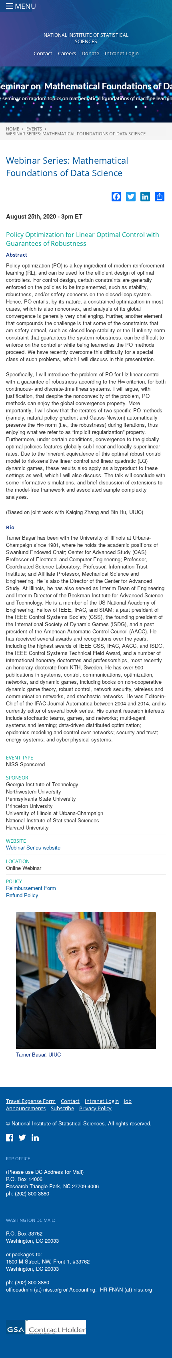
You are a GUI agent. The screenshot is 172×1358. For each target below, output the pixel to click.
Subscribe (62, 1108)
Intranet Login (122, 53)
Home (12, 129)
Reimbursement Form (31, 888)
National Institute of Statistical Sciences (86, 38)
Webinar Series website (33, 847)
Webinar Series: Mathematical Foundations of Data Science (76, 134)
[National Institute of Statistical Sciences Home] (86, 18)
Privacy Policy (95, 1108)
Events (34, 129)
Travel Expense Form (31, 1101)
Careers (67, 53)
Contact (43, 53)
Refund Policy (22, 895)
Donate (90, 53)
